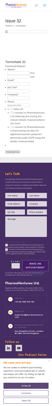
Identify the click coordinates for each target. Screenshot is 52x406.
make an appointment (35, 265)
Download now (12, 152)
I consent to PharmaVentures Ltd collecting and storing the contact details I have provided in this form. (25, 246)
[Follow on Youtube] (19, 348)
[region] (26, 382)
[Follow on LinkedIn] (8, 348)
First (32, 73)
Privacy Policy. (38, 275)
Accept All (26, 385)
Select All (18, 109)
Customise (26, 393)
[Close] (49, 360)
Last (32, 76)
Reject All (26, 400)
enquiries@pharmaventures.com (29, 316)
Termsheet (21, 25)
